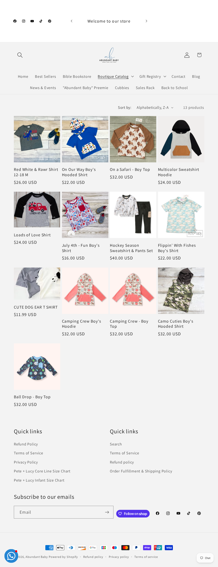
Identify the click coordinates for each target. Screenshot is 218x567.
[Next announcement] (146, 21)
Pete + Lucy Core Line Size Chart (42, 470)
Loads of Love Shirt (32, 235)
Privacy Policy (26, 462)
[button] (20, 55)
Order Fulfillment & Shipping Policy (141, 470)
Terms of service (146, 557)
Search (116, 444)
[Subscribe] (107, 512)
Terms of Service (28, 452)
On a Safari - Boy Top (130, 169)
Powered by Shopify (63, 557)
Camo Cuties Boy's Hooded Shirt (175, 324)
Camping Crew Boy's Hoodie (81, 324)
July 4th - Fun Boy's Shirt (81, 248)
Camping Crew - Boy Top (129, 324)
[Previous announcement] (71, 21)
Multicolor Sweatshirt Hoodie (178, 172)
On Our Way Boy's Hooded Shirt (79, 172)
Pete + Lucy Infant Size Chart (39, 480)
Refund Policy (26, 444)
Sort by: (124, 107)
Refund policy (122, 462)
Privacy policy (119, 557)
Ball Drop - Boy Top (32, 397)
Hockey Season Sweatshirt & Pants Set (131, 248)
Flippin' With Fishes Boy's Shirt (177, 248)
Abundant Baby (37, 557)
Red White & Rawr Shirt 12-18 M (36, 172)
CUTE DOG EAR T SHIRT (36, 307)
